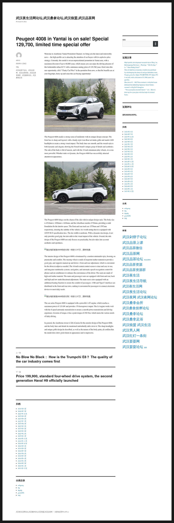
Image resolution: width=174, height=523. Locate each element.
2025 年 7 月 (22, 421)
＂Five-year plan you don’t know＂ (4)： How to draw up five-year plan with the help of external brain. (140, 92)
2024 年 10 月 (22, 443)
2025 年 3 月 (22, 431)
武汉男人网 (131, 330)
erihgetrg (21, 485)
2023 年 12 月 (22, 468)
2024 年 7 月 (22, 451)
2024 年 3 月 (22, 461)
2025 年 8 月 (22, 419)
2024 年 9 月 (22, 446)
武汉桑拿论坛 (26, 75)
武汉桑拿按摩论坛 (136, 308)
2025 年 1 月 (22, 436)
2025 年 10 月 (22, 414)
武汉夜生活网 (132, 286)
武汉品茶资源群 (134, 269)
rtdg (17, 67)
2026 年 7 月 (22, 411)
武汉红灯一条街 (135, 335)
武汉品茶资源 (23, 72)
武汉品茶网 (131, 253)
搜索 (124, 40)
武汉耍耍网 (131, 341)
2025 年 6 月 (22, 424)
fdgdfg (20, 490)
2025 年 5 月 (22, 426)
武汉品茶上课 (133, 242)
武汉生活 (144, 324)
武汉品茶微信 (132, 248)
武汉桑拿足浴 (133, 319)
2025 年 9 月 (22, 416)
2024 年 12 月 (22, 438)
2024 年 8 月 (22, 448)
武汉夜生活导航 (135, 281)
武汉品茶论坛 (133, 259)
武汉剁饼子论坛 (21, 70)
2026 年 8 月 (22, 409)
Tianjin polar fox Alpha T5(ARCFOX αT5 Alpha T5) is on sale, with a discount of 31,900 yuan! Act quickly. (141, 77)
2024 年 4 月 (22, 458)
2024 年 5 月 (22, 456)
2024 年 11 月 (22, 441)
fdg (19, 488)
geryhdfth (21, 493)
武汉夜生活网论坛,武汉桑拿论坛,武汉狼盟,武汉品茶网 (55, 17)
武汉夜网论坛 (147, 297)
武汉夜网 (129, 297)
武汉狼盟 (129, 324)
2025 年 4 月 (22, 429)
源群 (145, 347)
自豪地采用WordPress (62, 512)
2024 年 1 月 (22, 466)
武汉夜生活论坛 (135, 291)
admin (18, 60)
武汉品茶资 (147, 260)
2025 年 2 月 (22, 433)
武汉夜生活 (131, 275)
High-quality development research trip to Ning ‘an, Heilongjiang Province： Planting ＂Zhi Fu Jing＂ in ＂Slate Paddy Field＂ (141, 64)
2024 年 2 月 (22, 463)
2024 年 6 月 (22, 453)
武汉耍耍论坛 (133, 346)
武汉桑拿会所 (133, 302)
